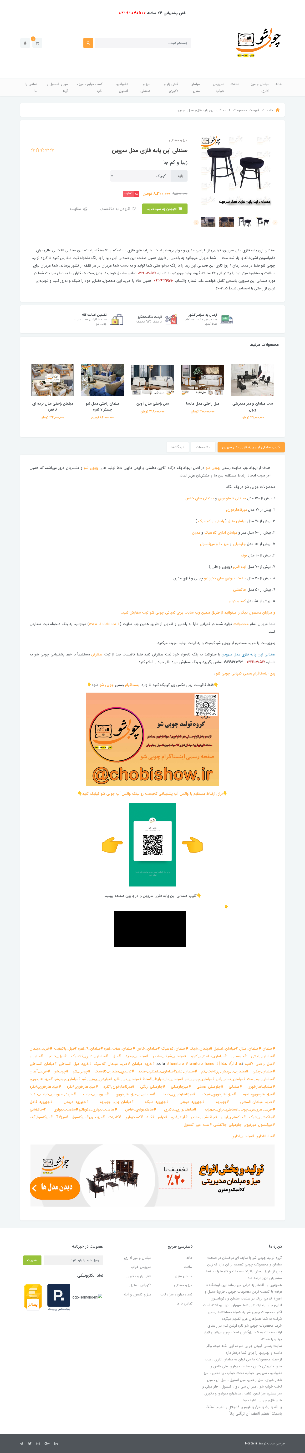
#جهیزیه (222, 1102)
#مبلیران (36, 1056)
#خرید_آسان (40, 1071)
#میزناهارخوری (41, 1079)
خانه (278, 84)
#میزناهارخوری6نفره (82, 1087)
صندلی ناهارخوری (232, 498)
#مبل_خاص (57, 1056)
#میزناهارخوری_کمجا (179, 1094)
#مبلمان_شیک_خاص (170, 1056)
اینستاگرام (132, 685)
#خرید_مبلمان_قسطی (257, 1102)
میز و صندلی (145, 87)
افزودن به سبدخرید (162, 209)
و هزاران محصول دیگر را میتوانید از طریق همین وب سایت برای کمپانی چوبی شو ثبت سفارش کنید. (198, 612)
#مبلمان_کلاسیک (174, 1048)
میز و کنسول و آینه (57, 87)
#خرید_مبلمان (41, 1048)
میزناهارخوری (236, 510)
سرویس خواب (218, 87)
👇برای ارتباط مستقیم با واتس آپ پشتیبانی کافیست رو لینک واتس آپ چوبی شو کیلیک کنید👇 (152, 794)
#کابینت (114, 1117)
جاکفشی (239, 590)
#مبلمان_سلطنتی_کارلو (209, 1056)
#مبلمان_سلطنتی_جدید (157, 1071)
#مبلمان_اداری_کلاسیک (89, 1056)
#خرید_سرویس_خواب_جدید (53, 1094)
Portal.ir (251, 1443)
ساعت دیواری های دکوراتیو (225, 578)
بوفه (244, 555)
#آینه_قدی (179, 1117)
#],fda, (221, 1064)
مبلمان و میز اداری (260, 87)
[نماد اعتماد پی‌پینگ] (58, 1297)
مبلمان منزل (195, 87)
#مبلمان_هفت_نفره (119, 1048)
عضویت (32, 1260)
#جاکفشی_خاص (204, 1117)
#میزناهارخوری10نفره (259, 1094)
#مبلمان (269, 1048)
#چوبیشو (61, 1071)
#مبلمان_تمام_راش (231, 1079)
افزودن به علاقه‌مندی (115, 209)
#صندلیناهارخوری (261, 1087)
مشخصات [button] (203, 447)
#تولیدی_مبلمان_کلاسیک (114, 1071)
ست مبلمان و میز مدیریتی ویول (252, 406)
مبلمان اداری (227, 533)
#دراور (163, 1117)
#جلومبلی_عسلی (210, 1087)
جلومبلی (239, 544)
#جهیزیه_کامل (41, 1102)
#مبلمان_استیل (226, 1048)
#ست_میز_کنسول (198, 1125)
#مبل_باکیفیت (65, 1048)
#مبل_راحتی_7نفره (260, 1064)
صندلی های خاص (199, 498)
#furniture (175, 1064)
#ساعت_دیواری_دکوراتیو (97, 1109)
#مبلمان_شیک (201, 1048)
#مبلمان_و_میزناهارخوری (135, 1094)
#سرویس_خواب (96, 1094)
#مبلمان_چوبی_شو (200, 1079)
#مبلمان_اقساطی (43, 1064)
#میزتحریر (97, 1117)
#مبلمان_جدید (136, 1056)
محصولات (241, 624)
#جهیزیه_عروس (192, 1102)
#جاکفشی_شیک (262, 1117)
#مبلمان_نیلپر (186, 1071)
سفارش (96, 654)
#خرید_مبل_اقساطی (75, 1064)
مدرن (196, 533)
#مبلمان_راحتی (263, 1056)
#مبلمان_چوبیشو (67, 1079)
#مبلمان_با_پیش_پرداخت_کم (225, 1071)
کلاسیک (210, 533)
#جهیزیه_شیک (157, 1102)
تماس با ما (31, 87)
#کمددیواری (134, 1117)
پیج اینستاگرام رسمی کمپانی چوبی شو (245, 673)
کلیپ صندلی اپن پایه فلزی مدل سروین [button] (251, 447)
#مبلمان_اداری (243, 1136)
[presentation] (275, 222)
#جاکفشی (38, 1109)
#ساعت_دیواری (66, 1109)
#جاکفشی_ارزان (233, 1117)
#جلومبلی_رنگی (152, 1087)
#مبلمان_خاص (148, 1048)
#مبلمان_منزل (250, 1048)
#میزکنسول (80, 1117)
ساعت (234, 84)
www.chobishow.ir (104, 624)
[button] (37, 43)
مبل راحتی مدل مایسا (202, 404)
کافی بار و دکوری (171, 87)
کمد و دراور (237, 601)
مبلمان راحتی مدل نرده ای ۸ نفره (52, 406)
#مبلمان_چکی (264, 1071)
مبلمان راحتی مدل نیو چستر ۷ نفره (102, 406)
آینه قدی (239, 567)
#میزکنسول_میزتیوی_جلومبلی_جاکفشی (244, 1125)
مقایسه (76, 209)
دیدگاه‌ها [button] (177, 447)
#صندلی (235, 1087)
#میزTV (62, 1117)
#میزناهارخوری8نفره (45, 1087)
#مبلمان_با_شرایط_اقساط (163, 1079)
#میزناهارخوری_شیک (219, 1094)
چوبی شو (213, 468)
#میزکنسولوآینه (41, 1117)
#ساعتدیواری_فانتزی (180, 1109)
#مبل (117, 1056)
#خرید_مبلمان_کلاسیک (111, 1064)
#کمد (150, 1117)
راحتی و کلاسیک (211, 521)
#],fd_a (235, 1064)
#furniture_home (200, 1064)
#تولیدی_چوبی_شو (97, 1079)
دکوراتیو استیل (122, 87)
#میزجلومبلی (181, 1087)
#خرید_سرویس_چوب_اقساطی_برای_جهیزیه (239, 1109)
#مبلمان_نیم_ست (261, 1079)
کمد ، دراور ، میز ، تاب (89, 87)
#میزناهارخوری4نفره (119, 1087)
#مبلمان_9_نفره (90, 1048)
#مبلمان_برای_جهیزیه (117, 1102)
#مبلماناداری (265, 1136)
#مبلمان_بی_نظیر (128, 1079)
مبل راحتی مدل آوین (152, 404)
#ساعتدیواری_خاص (140, 1109)
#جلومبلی (239, 1056)
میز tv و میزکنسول (214, 544)
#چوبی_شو (82, 1071)
